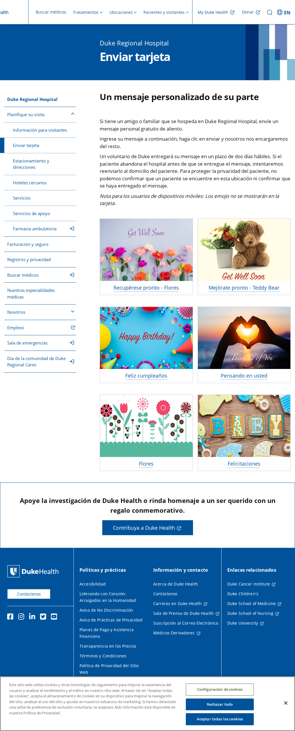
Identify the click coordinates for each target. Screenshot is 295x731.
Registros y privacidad (29, 259)
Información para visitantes (40, 130)
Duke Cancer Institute (248, 584)
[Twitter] (44, 617)
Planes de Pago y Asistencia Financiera (107, 633)
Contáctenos (29, 594)
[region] (147, 703)
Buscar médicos (51, 12)
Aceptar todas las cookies (220, 719)
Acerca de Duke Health (175, 584)
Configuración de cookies (220, 689)
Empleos (15, 327)
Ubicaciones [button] (121, 12)
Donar (248, 12)
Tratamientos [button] (86, 12)
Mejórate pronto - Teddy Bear (244, 287)
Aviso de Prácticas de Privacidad (111, 620)
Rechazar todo (220, 704)
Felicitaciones (244, 463)
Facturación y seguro (27, 244)
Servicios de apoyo (31, 213)
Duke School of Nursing (250, 613)
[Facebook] (11, 617)
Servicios (22, 198)
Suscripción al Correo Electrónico (185, 623)
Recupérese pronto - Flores (146, 287)
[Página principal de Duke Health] (34, 571)
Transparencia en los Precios (108, 646)
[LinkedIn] (33, 617)
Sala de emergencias (27, 343)
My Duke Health (213, 12)
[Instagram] (22, 617)
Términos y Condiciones (103, 656)
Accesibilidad (93, 584)
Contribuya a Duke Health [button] (144, 527)
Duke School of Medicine (251, 603)
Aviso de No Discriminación (106, 610)
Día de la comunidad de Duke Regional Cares (36, 361)
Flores (146, 463)
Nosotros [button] (16, 312)
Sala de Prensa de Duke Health (183, 613)
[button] (284, 12)
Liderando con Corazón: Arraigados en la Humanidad (108, 597)
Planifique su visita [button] (25, 114)
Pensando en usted (244, 375)
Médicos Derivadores (174, 633)
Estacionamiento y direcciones (31, 164)
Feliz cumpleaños (146, 375)
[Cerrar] (285, 703)
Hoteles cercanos (30, 182)
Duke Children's (242, 593)
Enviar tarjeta (26, 145)
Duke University (242, 623)
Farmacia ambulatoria (34, 228)
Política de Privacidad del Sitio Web (109, 669)
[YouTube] (55, 617)
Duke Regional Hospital (32, 99)
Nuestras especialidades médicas (31, 293)
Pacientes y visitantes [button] (164, 12)
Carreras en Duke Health (177, 603)
